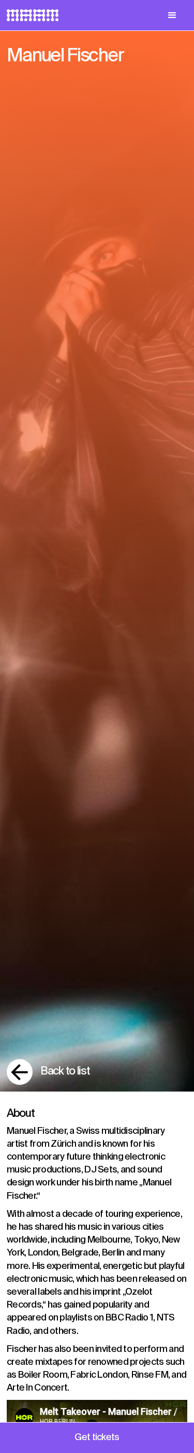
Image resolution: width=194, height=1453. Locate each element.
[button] (172, 15)
